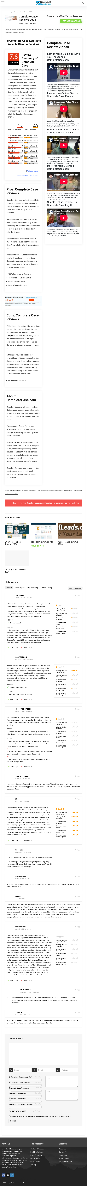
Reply (78, 595)
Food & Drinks (35, 1158)
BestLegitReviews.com (11, 1149)
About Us (62, 1149)
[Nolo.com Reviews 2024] (43, 524)
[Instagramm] (12, 1175)
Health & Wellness (37, 1152)
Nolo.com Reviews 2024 (42, 542)
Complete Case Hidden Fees (19, 1099)
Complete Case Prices (17, 1093)
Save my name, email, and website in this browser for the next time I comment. (41, 1116)
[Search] (83, 3)
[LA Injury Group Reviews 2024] (17, 552)
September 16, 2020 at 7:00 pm (29, 992)
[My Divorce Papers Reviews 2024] (17, 524)
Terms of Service (65, 1161)
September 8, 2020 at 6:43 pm (24, 659)
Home (6, 12)
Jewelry (33, 1165)
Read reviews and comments (27, 175)
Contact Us (63, 1152)
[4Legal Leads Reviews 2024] (70, 524)
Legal (11, 12)
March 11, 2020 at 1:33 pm (23, 929)
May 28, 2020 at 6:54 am (22, 801)
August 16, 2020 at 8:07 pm (23, 711)
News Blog (63, 1155)
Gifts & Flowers (35, 1161)
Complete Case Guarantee (19, 1088)
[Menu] (2, 3)
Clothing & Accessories (38, 1149)
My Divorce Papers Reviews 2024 (13, 543)
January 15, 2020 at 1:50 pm (24, 1015)
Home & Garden (36, 1155)
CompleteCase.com (14, 336)
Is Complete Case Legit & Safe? (21, 1077)
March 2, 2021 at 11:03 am (23, 598)
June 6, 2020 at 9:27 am (22, 778)
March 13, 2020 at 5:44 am (23, 899)
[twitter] (8, 1175)
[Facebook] (3, 1175)
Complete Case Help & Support (21, 1104)
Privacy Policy (64, 1158)
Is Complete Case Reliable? (19, 1083)
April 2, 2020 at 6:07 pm (22, 879)
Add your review (32, 171)
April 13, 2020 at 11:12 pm (23, 852)
